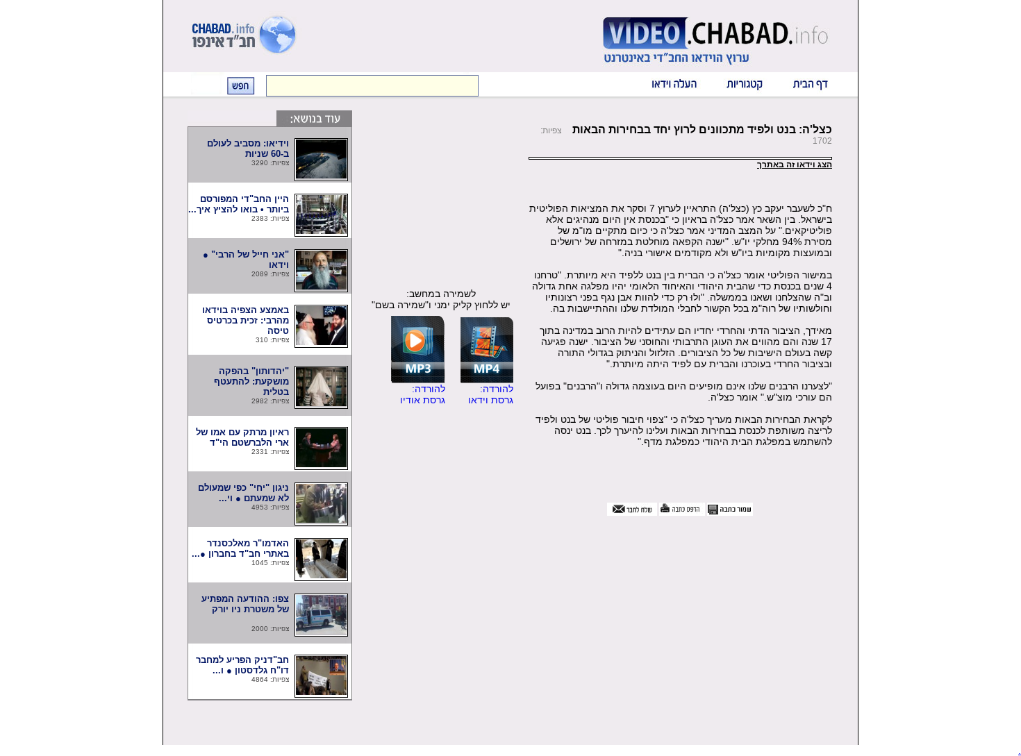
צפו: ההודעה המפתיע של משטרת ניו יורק (240, 609)
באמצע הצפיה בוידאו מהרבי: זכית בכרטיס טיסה (245, 320)
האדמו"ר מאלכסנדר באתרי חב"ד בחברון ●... (240, 548)
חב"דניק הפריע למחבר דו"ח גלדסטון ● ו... (242, 665)
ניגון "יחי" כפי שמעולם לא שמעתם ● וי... (243, 492)
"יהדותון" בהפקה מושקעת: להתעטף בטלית (251, 381)
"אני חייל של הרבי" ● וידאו (246, 259)
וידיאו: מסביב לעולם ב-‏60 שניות (248, 148)
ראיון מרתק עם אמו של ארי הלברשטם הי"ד (239, 437)
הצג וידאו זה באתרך (794, 164)
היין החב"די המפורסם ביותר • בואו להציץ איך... (238, 204)
